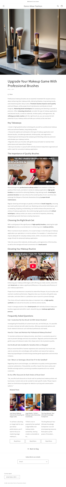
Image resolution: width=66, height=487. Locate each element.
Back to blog (34, 449)
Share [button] (11, 94)
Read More (17, 441)
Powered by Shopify (21, 483)
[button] (4, 6)
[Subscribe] (46, 462)
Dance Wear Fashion (12, 483)
